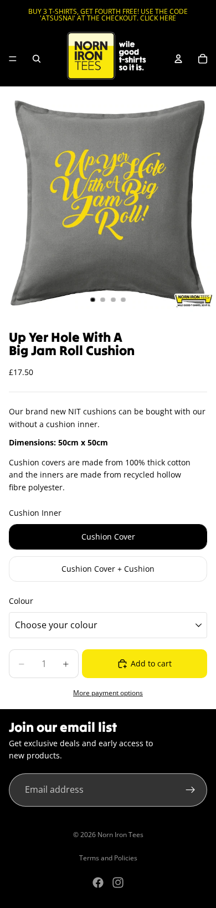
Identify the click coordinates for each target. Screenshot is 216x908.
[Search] (36, 59)
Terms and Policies (108, 858)
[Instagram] (118, 882)
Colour (21, 601)
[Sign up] (190, 790)
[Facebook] (98, 882)
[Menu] (12, 58)
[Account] (178, 59)
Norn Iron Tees (120, 834)
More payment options (108, 693)
